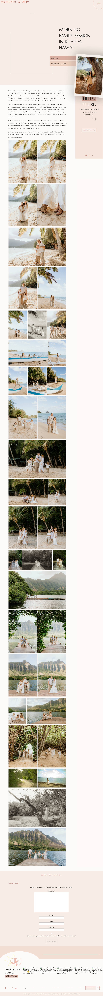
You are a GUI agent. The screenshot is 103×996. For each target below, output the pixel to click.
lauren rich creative (72, 993)
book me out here (16, 137)
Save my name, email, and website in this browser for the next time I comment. (51, 936)
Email (51, 921)
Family (54, 58)
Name (51, 915)
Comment (51, 891)
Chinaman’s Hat (33, 101)
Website (51, 927)
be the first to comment (51, 875)
